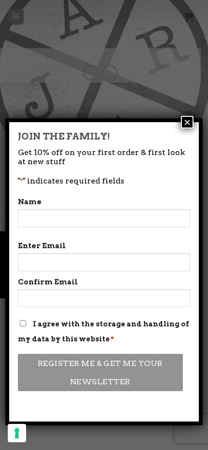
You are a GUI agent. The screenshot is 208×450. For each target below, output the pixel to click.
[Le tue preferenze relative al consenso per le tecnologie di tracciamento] (17, 433)
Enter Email (42, 245)
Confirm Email (48, 282)
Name (30, 201)
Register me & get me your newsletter (100, 372)
